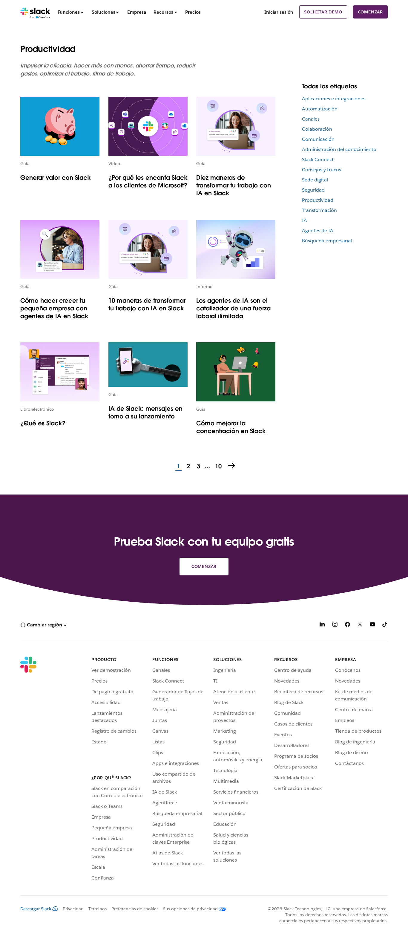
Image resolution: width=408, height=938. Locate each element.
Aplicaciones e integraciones (333, 99)
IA (304, 220)
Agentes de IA (317, 230)
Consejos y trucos (321, 170)
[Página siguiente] (232, 466)
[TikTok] (385, 625)
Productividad (317, 200)
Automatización (320, 109)
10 (218, 466)
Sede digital (315, 180)
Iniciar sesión (278, 12)
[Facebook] (347, 625)
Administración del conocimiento (339, 149)
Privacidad (73, 908)
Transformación (319, 210)
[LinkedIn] (322, 625)
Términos (97, 908)
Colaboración (317, 129)
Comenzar (370, 12)
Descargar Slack (35, 908)
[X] (360, 625)
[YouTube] (372, 625)
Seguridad (313, 190)
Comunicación (318, 139)
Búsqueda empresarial (327, 241)
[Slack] (35, 12)
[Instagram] (335, 625)
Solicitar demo (323, 12)
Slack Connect (318, 159)
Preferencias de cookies (134, 908)
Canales (311, 119)
